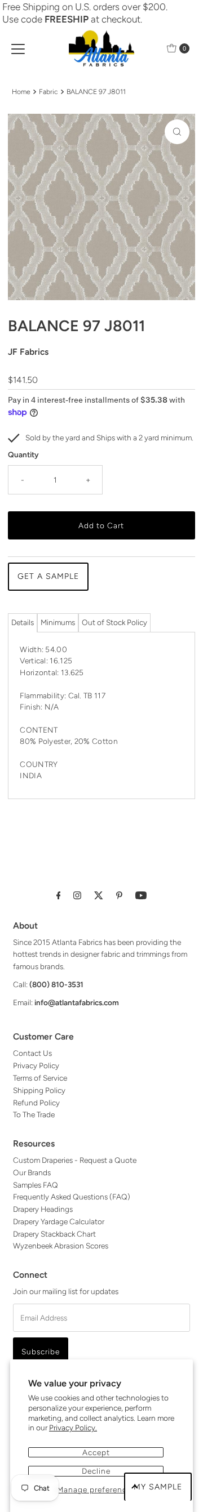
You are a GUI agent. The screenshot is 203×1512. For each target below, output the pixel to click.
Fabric (48, 91)
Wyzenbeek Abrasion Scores (60, 1245)
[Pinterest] (119, 895)
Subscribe (40, 1351)
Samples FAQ (35, 1184)
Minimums (58, 622)
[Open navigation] (18, 48)
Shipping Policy (39, 1090)
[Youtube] (141, 895)
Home (21, 91)
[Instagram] (77, 895)
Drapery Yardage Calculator (58, 1221)
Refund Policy (36, 1102)
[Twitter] (98, 895)
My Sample (158, 1487)
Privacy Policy (36, 1065)
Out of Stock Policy (114, 622)
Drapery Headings (43, 1209)
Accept (96, 1452)
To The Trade (34, 1114)
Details (22, 622)
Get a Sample (48, 576)
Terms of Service (40, 1077)
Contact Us (32, 1053)
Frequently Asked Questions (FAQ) (71, 1196)
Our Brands (32, 1172)
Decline (96, 1470)
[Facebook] (58, 895)
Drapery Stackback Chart (54, 1233)
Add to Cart (101, 525)
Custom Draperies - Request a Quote (74, 1160)
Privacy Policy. (73, 1427)
